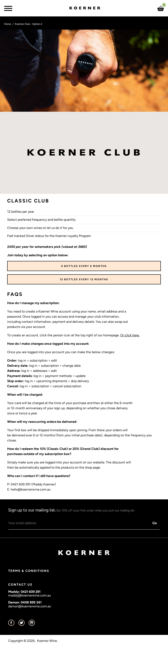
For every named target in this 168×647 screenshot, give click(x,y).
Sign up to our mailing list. (71, 510)
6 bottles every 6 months (84, 266)
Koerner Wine (47, 641)
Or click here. (130, 335)
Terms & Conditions (28, 571)
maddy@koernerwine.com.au (29, 595)
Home (7, 23)
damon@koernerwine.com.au (29, 606)
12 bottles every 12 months (84, 279)
